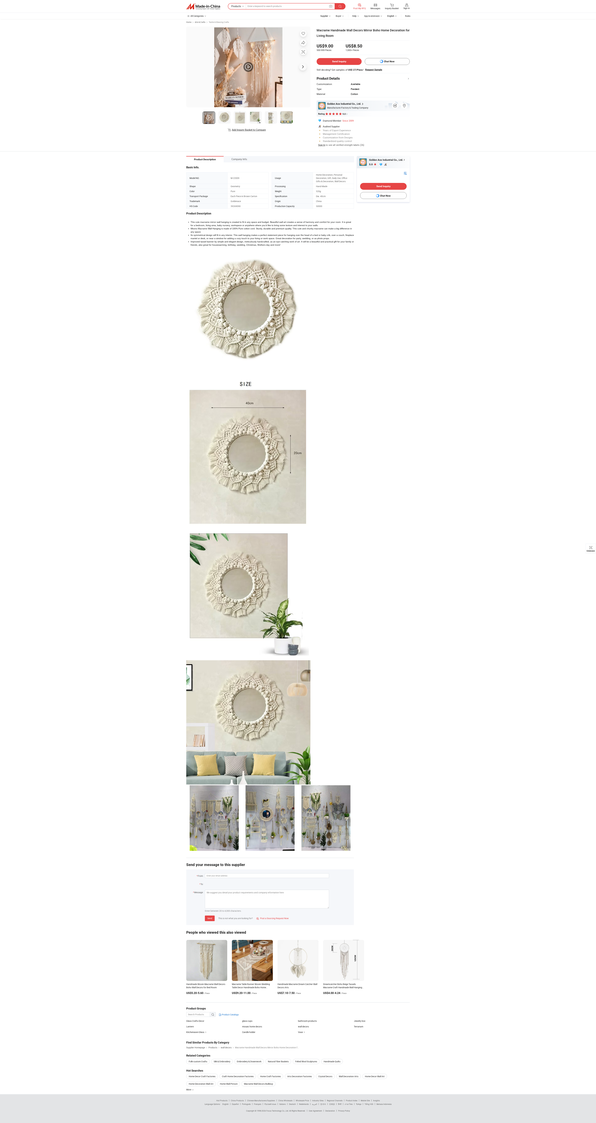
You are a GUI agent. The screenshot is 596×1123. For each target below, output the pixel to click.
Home (188, 22)
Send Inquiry (339, 61)
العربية (314, 1104)
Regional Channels (335, 1100)
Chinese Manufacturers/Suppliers (261, 1100)
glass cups (247, 1020)
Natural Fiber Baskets (278, 1061)
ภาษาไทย (349, 1104)
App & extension (372, 15)
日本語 (332, 1104)
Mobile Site (365, 1100)
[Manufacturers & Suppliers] (203, 6)
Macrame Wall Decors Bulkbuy (258, 1083)
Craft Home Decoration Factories (238, 1076)
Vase (300, 1032)
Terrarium (358, 1026)
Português (246, 1104)
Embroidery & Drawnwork (249, 1061)
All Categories (197, 15)
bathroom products (307, 1020)
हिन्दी (339, 1104)
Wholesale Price (302, 1100)
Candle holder (248, 1032)
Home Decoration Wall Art (201, 1083)
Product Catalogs (230, 1014)
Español (235, 1104)
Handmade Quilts (332, 1061)
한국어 (323, 1104)
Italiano (282, 1104)
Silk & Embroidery (222, 1061)
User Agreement (315, 1110)
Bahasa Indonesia (384, 1104)
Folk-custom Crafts (198, 1061)
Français (257, 1104)
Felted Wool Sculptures (306, 1061)
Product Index (351, 1100)
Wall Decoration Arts (348, 1076)
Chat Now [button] (389, 61)
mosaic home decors (252, 1026)
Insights (376, 1100)
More (189, 1089)
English (225, 1104)
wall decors (303, 1026)
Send (209, 918)
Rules (407, 15)
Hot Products (222, 1100)
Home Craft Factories (270, 1076)
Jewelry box (359, 1020)
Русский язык (270, 1104)
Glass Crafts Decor (195, 1020)
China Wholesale (285, 1100)
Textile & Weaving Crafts (219, 22)
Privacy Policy (344, 1110)
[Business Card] (405, 173)
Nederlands (304, 1104)
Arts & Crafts (200, 22)
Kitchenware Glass (195, 1032)
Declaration (330, 1110)
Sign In (321, 144)
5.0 (371, 164)
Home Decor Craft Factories (202, 1076)
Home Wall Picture (228, 1083)
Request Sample (373, 69)
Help (354, 15)
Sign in (406, 8)
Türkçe (358, 1104)
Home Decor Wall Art (375, 1076)
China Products (237, 1100)
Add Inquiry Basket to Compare (249, 130)
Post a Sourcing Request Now (272, 918)
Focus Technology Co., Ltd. (277, 1110)
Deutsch (292, 1104)
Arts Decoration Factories (299, 1076)
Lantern (190, 1026)
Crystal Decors (325, 1076)
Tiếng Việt (369, 1104)
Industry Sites (318, 1100)
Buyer (338, 15)
